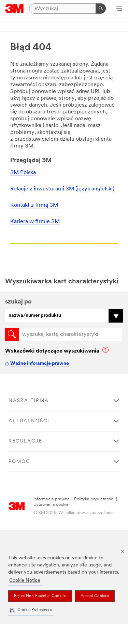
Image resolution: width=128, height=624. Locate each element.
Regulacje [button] (25, 441)
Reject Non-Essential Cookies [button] (40, 596)
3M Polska (23, 172)
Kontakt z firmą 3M (34, 205)
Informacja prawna (51, 499)
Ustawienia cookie (51, 504)
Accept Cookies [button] (95, 596)
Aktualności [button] (29, 421)
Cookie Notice (24, 580)
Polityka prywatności (94, 499)
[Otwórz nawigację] (119, 9)
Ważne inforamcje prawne (39, 363)
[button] (30, 610)
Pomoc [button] (19, 461)
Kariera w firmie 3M (35, 221)
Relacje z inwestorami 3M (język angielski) (62, 189)
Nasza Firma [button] (29, 400)
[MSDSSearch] (12, 334)
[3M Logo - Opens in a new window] (14, 8)
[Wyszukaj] (101, 8)
